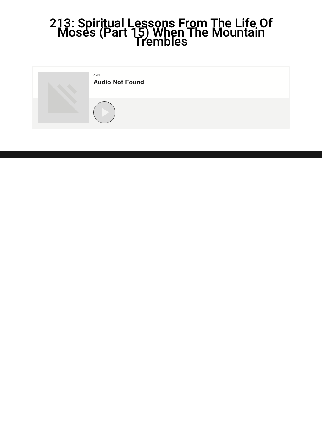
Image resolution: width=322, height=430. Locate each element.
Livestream (174, 8)
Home (134, 8)
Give (291, 8)
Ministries (224, 8)
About (263, 8)
